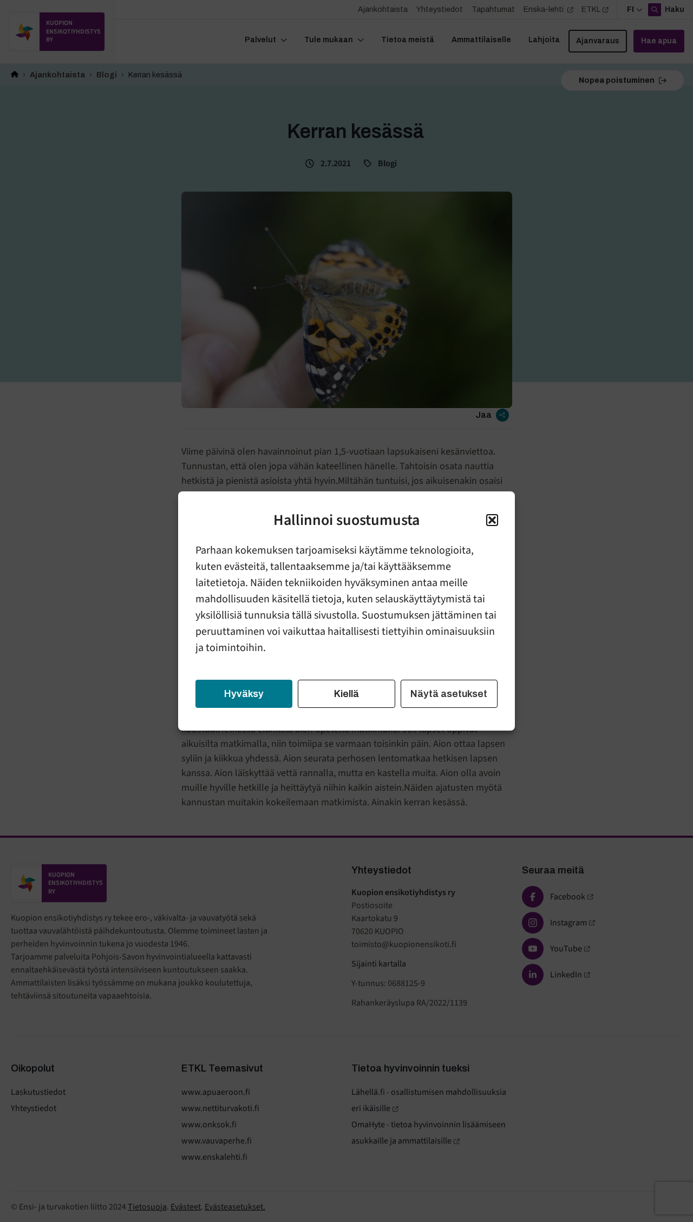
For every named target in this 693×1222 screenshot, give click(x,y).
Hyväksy (244, 693)
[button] (492, 520)
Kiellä (346, 693)
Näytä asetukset (448, 693)
